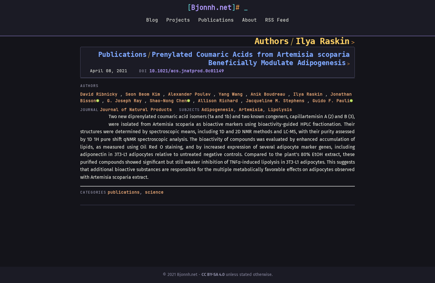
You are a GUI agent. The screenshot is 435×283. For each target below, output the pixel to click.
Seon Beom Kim (142, 94)
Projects (178, 20)
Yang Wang (231, 94)
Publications (216, 20)
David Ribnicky (98, 94)
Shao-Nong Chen (168, 100)
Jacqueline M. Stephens (275, 100)
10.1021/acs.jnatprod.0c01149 (186, 70)
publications (124, 192)
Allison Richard (218, 100)
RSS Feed (277, 20)
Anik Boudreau (268, 94)
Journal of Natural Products (136, 109)
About (249, 20)
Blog (152, 20)
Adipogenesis (217, 109)
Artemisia (251, 109)
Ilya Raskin (322, 41)
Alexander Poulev (189, 94)
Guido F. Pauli (331, 100)
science (154, 192)
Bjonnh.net (211, 7)
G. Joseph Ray (124, 100)
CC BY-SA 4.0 (213, 274)
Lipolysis (280, 109)
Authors (271, 41)
